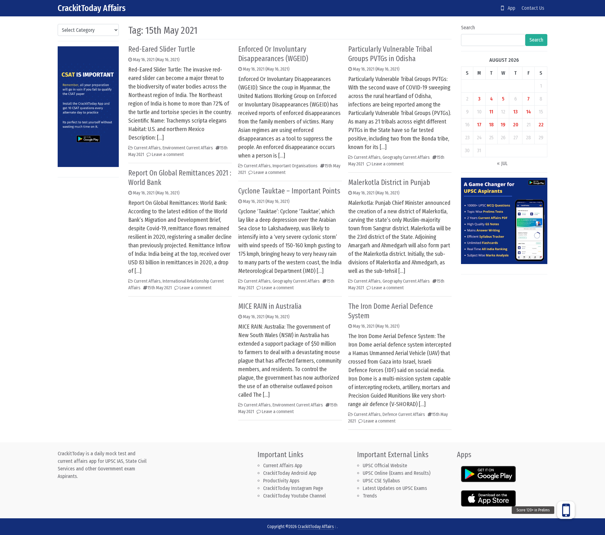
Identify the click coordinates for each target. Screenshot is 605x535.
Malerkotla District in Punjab (389, 182)
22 (541, 125)
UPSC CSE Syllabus (382, 481)
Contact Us (532, 8)
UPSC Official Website (385, 466)
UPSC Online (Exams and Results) (396, 473)
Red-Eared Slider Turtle (161, 49)
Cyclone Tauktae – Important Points (289, 191)
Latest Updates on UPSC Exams (395, 488)
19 (503, 125)
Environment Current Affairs (188, 148)
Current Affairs (147, 148)
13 (515, 112)
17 (479, 125)
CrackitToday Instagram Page (293, 488)
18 (491, 125)
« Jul (502, 163)
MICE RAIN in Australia (270, 306)
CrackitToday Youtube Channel (294, 496)
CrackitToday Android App (289, 473)
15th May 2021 (159, 288)
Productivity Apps (281, 481)
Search (468, 28)
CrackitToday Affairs (92, 8)
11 (491, 112)
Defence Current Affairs (404, 414)
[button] (566, 510)
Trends (370, 496)
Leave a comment (168, 154)
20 (515, 125)
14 (528, 112)
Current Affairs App (282, 466)
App (509, 8)
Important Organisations (295, 166)
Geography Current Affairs (296, 281)
